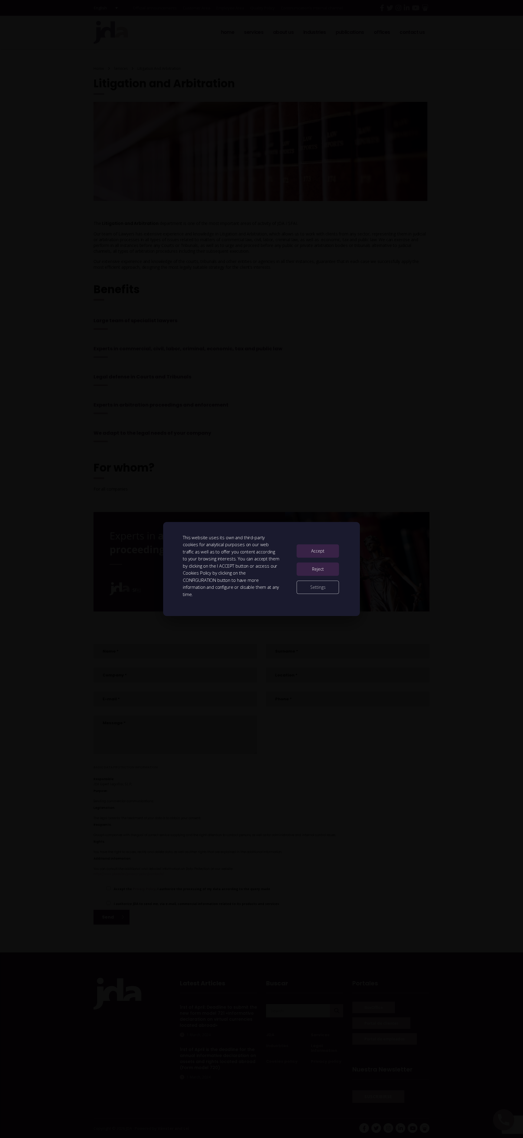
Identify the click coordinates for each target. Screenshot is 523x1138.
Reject (318, 569)
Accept (317, 551)
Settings (318, 587)
